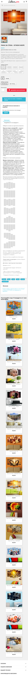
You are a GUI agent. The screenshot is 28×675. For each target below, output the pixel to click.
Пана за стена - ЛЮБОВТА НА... (14, 473)
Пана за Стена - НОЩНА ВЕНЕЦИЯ (14, 652)
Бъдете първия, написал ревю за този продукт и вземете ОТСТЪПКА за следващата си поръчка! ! (14, 290)
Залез (13, 279)
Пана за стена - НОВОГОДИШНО (14, 585)
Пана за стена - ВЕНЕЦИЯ (14, 540)
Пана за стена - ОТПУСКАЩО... (14, 361)
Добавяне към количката (17, 90)
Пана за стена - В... (14, 451)
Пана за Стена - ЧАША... (14, 406)
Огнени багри (5, 281)
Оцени (6, 112)
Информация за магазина (9, 673)
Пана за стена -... (14, 563)
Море (18, 279)
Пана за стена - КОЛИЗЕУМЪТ (14, 428)
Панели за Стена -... (14, 317)
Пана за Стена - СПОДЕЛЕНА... (14, 496)
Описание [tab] (7, 120)
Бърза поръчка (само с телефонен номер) (13, 99)
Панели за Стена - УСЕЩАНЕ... (14, 384)
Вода (9, 279)
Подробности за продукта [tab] (11, 122)
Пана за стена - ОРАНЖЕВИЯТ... (14, 630)
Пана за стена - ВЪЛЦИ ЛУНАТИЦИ (14, 608)
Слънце (22, 279)
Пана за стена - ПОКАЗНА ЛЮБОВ (14, 518)
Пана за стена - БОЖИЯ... (14, 339)
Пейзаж (4, 279)
